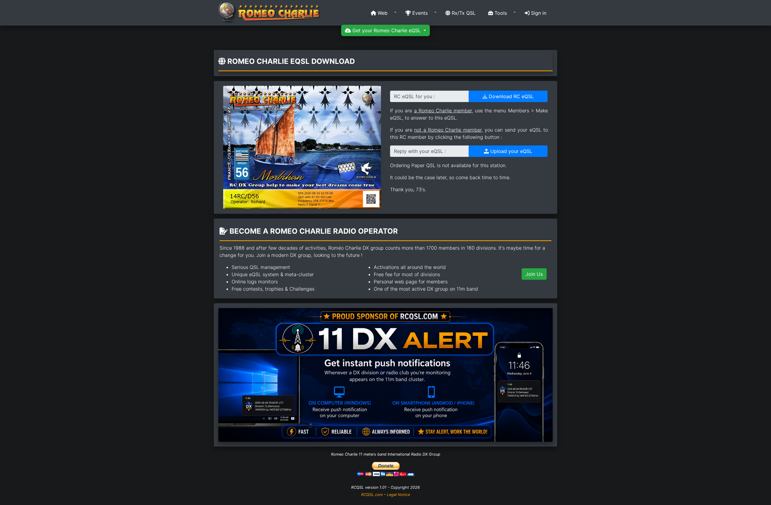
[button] (381, 13)
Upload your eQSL (510, 151)
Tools (500, 13)
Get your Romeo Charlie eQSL (386, 30)
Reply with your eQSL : (420, 151)
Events (419, 13)
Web (382, 13)
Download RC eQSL (510, 96)
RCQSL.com (372, 494)
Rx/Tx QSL (463, 13)
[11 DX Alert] (385, 374)
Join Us (534, 274)
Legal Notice (398, 494)
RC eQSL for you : (414, 96)
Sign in (537, 13)
